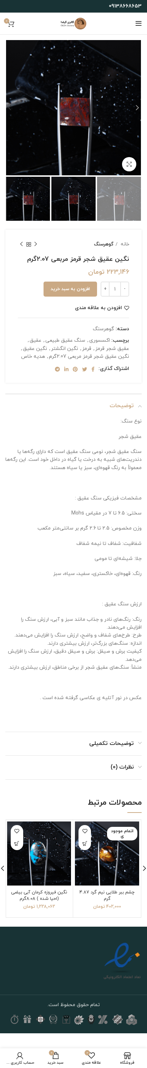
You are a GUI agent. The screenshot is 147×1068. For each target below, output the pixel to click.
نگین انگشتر (64, 348)
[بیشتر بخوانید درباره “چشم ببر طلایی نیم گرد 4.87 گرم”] (84, 844)
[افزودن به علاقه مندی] (84, 831)
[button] (17, 844)
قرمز (86, 348)
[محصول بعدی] (21, 244)
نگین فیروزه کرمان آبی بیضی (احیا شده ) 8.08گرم (39, 895)
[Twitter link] (84, 369)
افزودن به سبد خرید (70, 289)
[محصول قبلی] (35, 244)
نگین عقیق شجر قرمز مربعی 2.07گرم (89, 356)
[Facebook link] (93, 369)
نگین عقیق (35, 348)
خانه (124, 244)
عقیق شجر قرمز (112, 348)
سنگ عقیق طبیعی (65, 340)
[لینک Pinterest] (75, 369)
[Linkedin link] (66, 369)
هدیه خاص (33, 356)
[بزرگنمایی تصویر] (129, 164)
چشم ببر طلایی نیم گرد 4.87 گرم (107, 895)
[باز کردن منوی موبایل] (138, 23)
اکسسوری (99, 340)
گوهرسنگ (103, 244)
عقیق (35, 340)
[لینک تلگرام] (57, 369)
